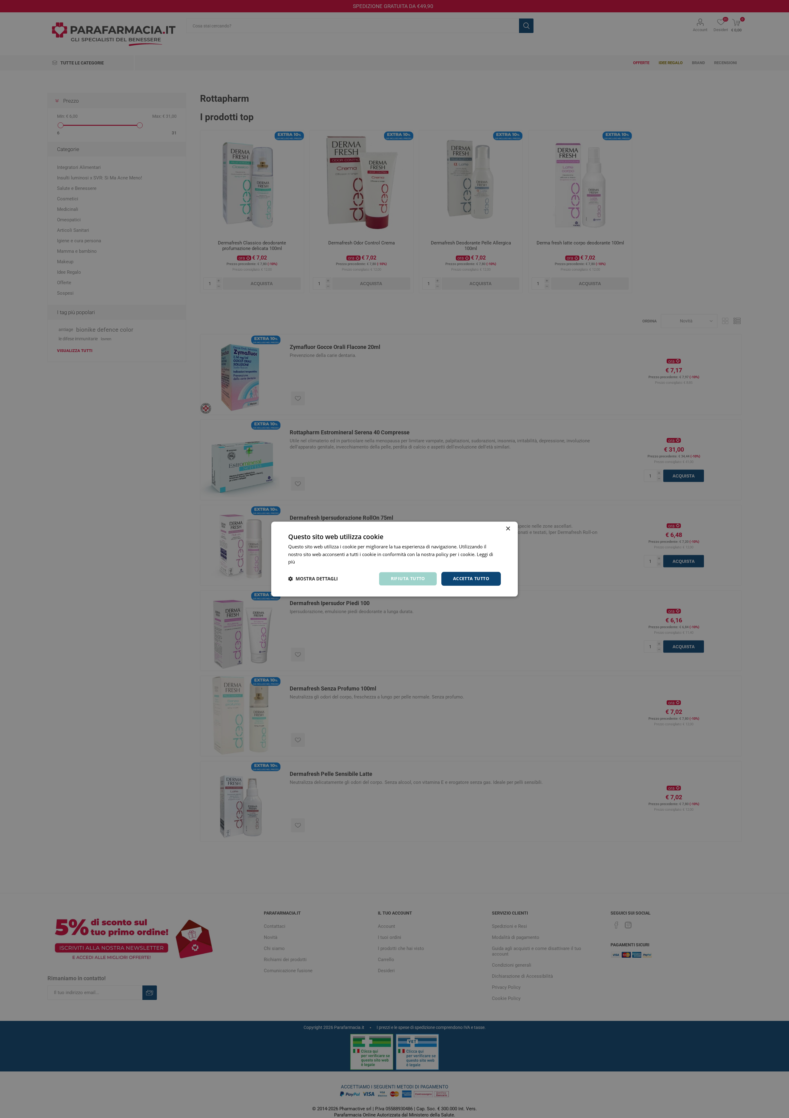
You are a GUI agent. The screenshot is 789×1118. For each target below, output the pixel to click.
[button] (313, 578)
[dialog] (394, 559)
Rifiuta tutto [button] (408, 578)
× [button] (507, 528)
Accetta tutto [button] (471, 578)
